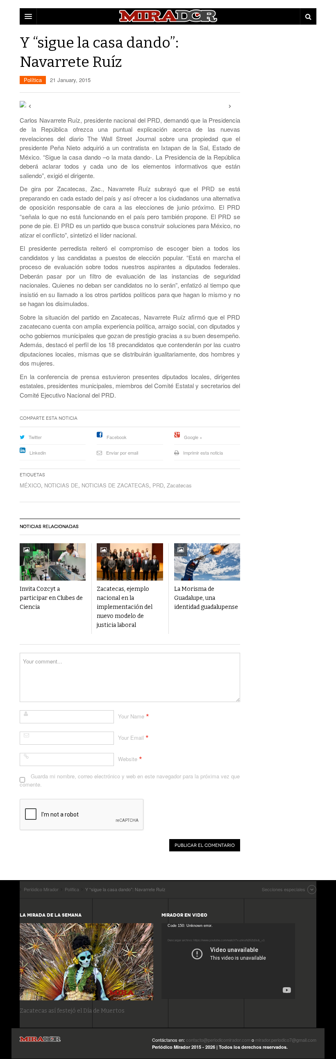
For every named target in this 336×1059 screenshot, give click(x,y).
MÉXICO (30, 485)
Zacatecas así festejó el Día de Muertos (72, 1010)
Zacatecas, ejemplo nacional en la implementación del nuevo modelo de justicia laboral (124, 607)
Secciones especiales (283, 889)
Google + (193, 437)
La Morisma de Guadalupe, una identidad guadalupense (206, 598)
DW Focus (168, 16)
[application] (228, 960)
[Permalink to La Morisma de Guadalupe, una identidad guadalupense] (207, 562)
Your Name (131, 716)
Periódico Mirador (40, 1041)
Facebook (117, 437)
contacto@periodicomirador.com (218, 1039)
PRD (157, 485)
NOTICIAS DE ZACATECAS (115, 485)
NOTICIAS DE (61, 485)
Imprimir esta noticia (203, 452)
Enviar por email (122, 452)
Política (33, 80)
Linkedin (38, 452)
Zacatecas (179, 485)
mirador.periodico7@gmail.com (285, 1039)
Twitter (35, 437)
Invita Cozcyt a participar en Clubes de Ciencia (51, 598)
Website (127, 759)
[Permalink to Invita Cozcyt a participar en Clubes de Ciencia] (53, 562)
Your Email (131, 737)
